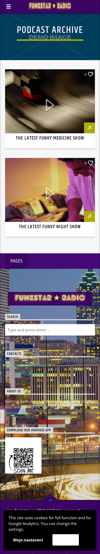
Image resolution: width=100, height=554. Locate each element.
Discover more (17, 413)
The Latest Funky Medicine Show (50, 138)
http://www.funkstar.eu (32, 365)
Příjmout (65, 539)
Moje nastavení (28, 540)
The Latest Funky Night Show (50, 227)
